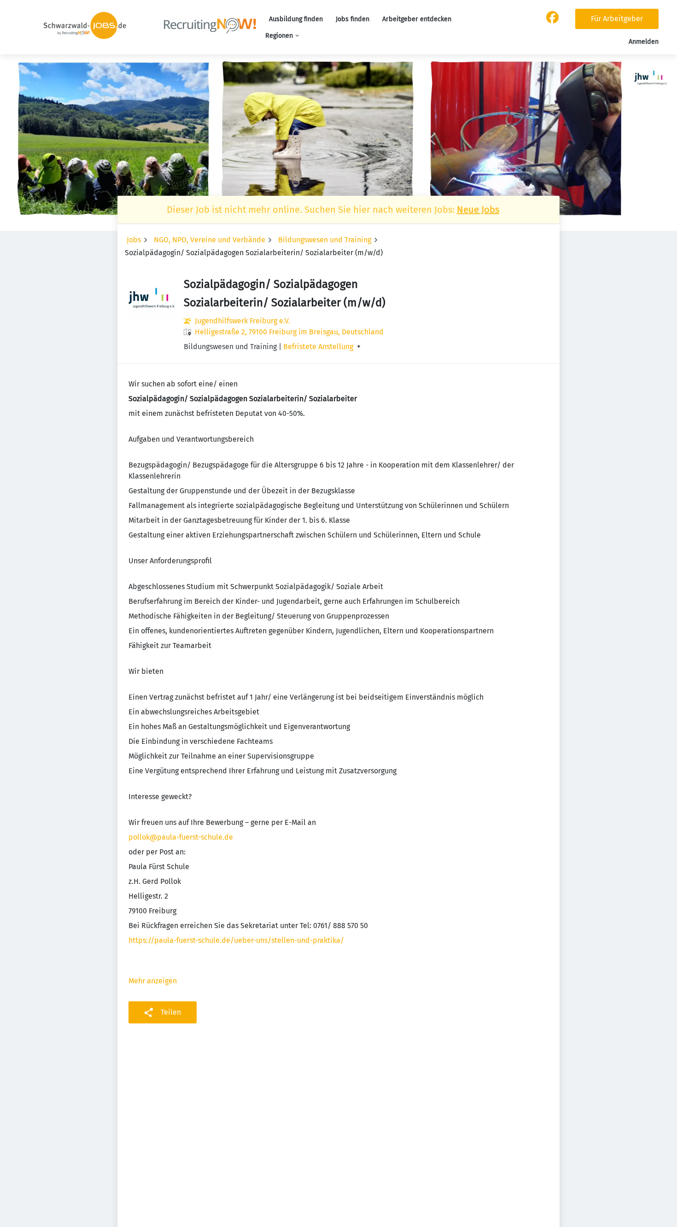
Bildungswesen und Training (324, 239)
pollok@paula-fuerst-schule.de (180, 837)
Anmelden (644, 42)
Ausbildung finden (296, 19)
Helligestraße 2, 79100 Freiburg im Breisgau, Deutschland (289, 331)
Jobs (134, 239)
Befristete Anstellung (318, 347)
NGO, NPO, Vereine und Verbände (209, 239)
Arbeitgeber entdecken (416, 19)
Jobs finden (352, 19)
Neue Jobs (478, 209)
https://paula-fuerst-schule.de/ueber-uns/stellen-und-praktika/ (236, 940)
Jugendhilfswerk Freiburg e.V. (242, 320)
